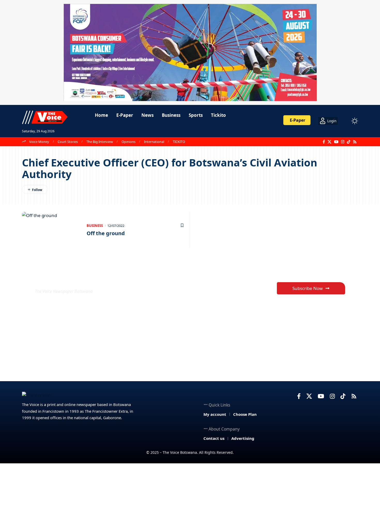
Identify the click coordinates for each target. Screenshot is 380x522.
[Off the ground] (51, 230)
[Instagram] (343, 142)
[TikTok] (349, 142)
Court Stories (68, 141)
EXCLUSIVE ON (73, 278)
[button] (345, 121)
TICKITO (179, 141)
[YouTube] (336, 142)
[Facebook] (323, 142)
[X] (329, 142)
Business (95, 225)
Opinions (128, 141)
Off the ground (106, 233)
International (154, 141)
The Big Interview (99, 141)
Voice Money (39, 141)
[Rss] (355, 142)
